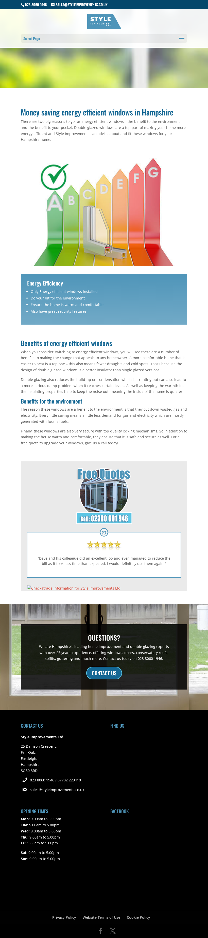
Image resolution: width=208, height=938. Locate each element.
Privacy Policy (64, 917)
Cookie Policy (138, 917)
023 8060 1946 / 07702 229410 (55, 780)
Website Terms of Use (101, 917)
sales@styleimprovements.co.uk (57, 789)
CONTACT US (104, 673)
